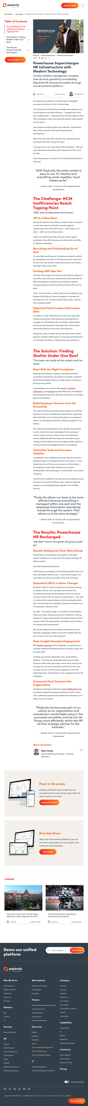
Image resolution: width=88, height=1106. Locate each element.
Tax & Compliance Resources (42, 1047)
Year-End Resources (39, 1051)
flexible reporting (44, 645)
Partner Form (65, 1059)
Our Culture (64, 1001)
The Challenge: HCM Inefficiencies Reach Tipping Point (16, 29)
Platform (8, 1007)
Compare (35, 993)
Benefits (7, 1063)
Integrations (64, 1028)
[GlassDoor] (19, 1089)
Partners (7, 1001)
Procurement (36, 1016)
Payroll (6, 1044)
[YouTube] (24, 1089)
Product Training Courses (41, 1055)
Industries (7, 997)
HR (5, 1013)
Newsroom (64, 997)
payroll (63, 388)
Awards (63, 1012)
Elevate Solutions (10, 1032)
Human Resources (10, 1051)
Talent (6, 1059)
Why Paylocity (38, 980)
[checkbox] (67, 1082)
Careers (63, 989)
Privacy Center (41, 1096)
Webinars (35, 1040)
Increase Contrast (77, 1082)
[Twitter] (9, 1089)
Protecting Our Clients (68, 1008)
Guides (34, 1032)
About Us (63, 986)
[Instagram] (29, 1089)
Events (34, 1043)
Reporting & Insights (67, 1043)
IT (4, 1020)
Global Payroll (9, 1048)
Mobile (62, 1035)
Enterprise (7, 993)
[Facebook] (14, 1089)
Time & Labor (8, 1055)
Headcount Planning (39, 1020)
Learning (46, 632)
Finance (6, 1016)
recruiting (71, 388)
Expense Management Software (44, 1005)
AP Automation (37, 1013)
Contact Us (65, 1049)
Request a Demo (66, 1062)
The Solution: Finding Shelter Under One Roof (16, 39)
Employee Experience (11, 1067)
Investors (63, 993)
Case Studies (36, 989)
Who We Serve (10, 980)
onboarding (38, 391)
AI (60, 1032)
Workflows (63, 1039)
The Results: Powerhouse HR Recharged (13, 50)
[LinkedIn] (5, 1089)
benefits (51, 391)
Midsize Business (10, 989)
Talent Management (11, 1070)
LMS (72, 420)
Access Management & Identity (43, 1070)
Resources (37, 1026)
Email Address (58, 950)
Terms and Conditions (54, 1096)
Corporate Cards (38, 1009)
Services (8, 1026)
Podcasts (35, 1036)
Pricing (63, 1068)
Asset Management (39, 1067)
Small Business (9, 986)
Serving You (64, 1005)
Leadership (64, 1016)
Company (64, 980)
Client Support (65, 1055)
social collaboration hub (72, 689)
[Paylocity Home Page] (11, 5)
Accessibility (67, 1096)
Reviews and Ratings (39, 986)
